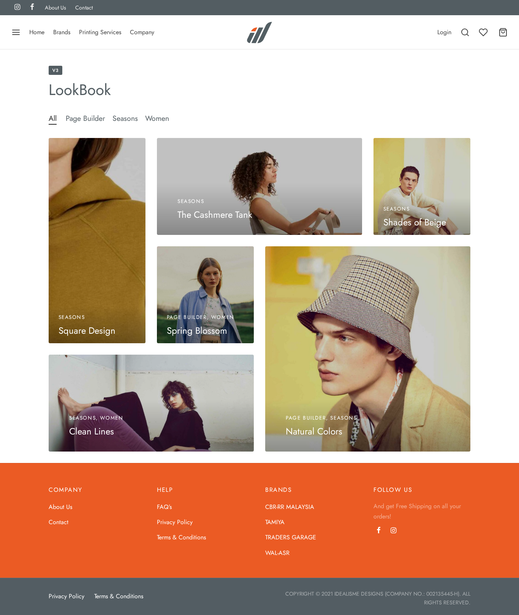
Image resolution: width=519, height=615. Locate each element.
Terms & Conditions (181, 537)
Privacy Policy (175, 522)
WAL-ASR (277, 552)
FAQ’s (164, 506)
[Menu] (16, 32)
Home (36, 32)
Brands (61, 32)
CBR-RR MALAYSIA (289, 506)
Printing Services (100, 32)
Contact (84, 7)
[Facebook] (378, 531)
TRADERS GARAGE (290, 537)
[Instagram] (393, 531)
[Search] (465, 32)
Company (142, 32)
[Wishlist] (484, 32)
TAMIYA (275, 522)
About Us (55, 7)
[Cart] (503, 32)
